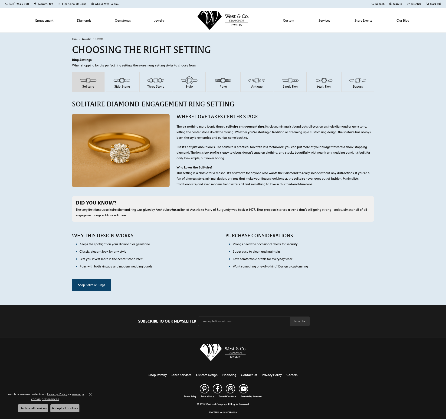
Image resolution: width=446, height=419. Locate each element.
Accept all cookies (65, 408)
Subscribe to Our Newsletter (167, 321)
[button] (377, 4)
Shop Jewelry (157, 375)
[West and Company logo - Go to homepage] (223, 20)
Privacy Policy (272, 375)
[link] (17, 4)
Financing (229, 375)
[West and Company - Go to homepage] (223, 353)
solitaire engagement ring (245, 126)
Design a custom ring (293, 266)
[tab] (88, 82)
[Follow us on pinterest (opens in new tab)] (204, 388)
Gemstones (123, 20)
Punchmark (230, 412)
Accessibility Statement (251, 396)
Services (324, 20)
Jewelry (159, 20)
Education (86, 39)
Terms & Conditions (227, 396)
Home (75, 39)
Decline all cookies (33, 408)
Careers (292, 375)
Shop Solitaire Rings (91, 285)
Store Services (181, 375)
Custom (288, 20)
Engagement (44, 20)
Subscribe (299, 321)
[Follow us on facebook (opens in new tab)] (217, 388)
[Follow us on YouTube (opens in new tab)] (243, 388)
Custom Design (207, 375)
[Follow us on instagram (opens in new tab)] (230, 388)
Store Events (363, 20)
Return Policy (190, 396)
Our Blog (403, 20)
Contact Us (249, 375)
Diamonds (84, 20)
